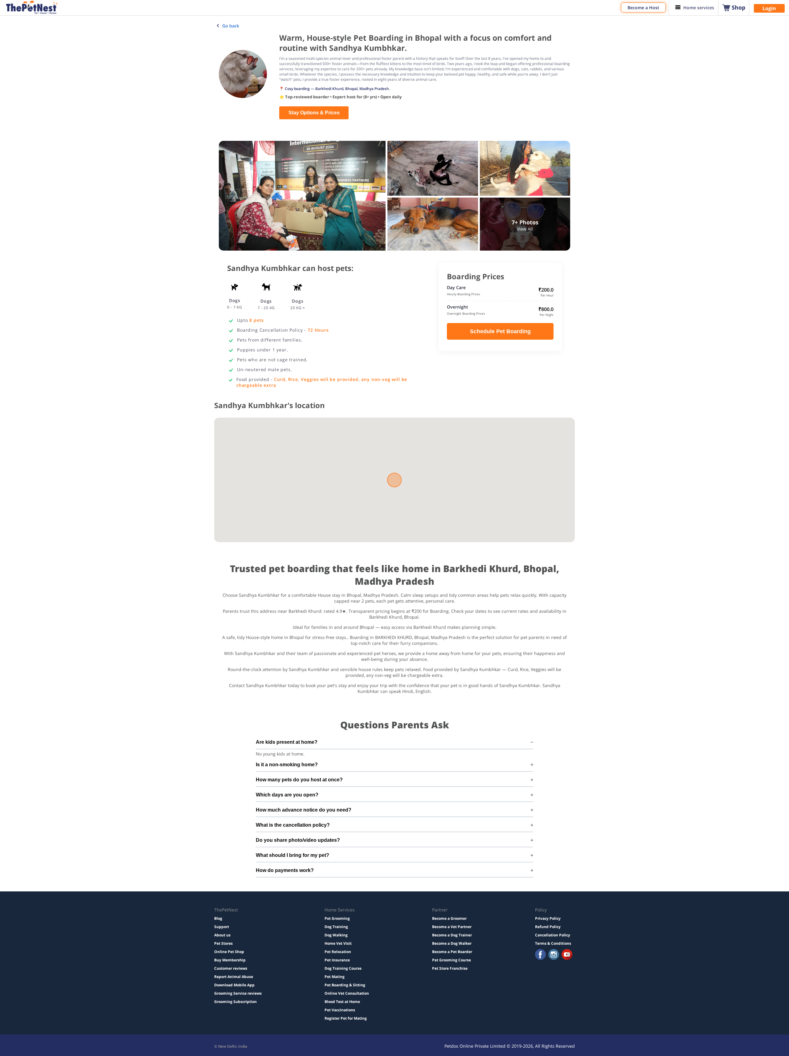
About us (222, 935)
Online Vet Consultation (347, 993)
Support (221, 926)
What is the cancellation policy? (293, 825)
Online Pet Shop (229, 951)
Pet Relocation (338, 951)
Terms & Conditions (553, 943)
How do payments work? (285, 870)
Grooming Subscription (235, 1001)
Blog (218, 918)
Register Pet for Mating (346, 1018)
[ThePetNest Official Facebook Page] (540, 955)
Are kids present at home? (286, 742)
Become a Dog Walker (452, 943)
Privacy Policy (548, 918)
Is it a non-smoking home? (287, 764)
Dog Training (336, 926)
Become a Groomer (449, 918)
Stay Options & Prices (314, 112)
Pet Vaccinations (340, 1010)
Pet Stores (223, 943)
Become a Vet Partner (452, 926)
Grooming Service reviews (238, 993)
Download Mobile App (234, 985)
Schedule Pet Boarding (500, 331)
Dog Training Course (343, 968)
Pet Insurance (337, 960)
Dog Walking (336, 935)
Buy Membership (230, 960)
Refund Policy (548, 926)
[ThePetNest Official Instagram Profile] (553, 955)
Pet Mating (335, 976)
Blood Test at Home (342, 1001)
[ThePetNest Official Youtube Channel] (567, 955)
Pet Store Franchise (450, 968)
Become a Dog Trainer (452, 935)
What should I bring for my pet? (292, 855)
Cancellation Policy (552, 935)
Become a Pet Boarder (452, 951)
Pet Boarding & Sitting (345, 985)
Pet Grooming (337, 918)
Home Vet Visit (338, 943)
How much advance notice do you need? (303, 809)
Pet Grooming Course (451, 960)
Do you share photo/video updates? (298, 840)
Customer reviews (230, 968)
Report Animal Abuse (233, 976)
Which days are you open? (287, 794)
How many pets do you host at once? (299, 779)
